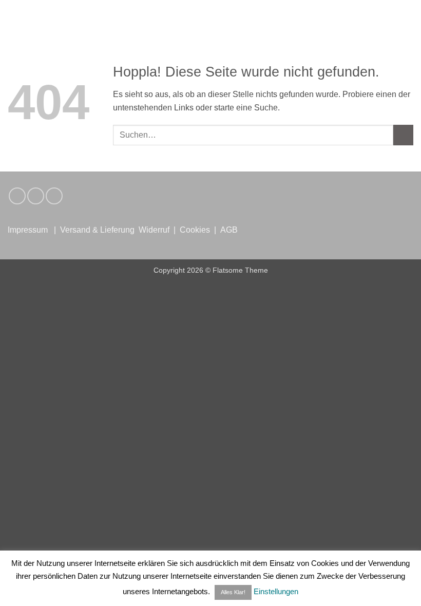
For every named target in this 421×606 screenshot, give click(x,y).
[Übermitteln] (403, 135)
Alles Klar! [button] (233, 592)
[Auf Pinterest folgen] (54, 195)
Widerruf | (158, 229)
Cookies (195, 229)
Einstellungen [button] (276, 591)
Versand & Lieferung (97, 229)
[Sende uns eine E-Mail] (35, 195)
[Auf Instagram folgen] (17, 195)
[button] (14, 15)
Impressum (28, 229)
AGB (229, 229)
